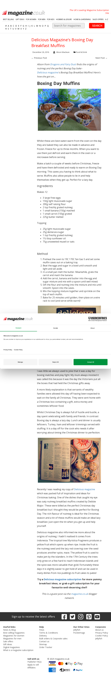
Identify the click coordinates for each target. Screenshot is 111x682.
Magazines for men (12, 638)
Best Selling (8, 19)
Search (97, 25)
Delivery (43, 635)
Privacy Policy (101, 632)
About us (99, 629)
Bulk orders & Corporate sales (53, 638)
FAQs (41, 629)
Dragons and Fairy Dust (63, 64)
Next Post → (101, 57)
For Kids (50, 19)
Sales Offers (97, 19)
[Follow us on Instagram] (81, 616)
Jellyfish (76, 629)
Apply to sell (33, 664)
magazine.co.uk (79, 593)
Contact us (44, 641)
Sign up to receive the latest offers (33, 616)
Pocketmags (79, 632)
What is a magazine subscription (18, 650)
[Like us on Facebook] (64, 616)
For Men (41, 19)
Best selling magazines (14, 632)
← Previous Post (39, 57)
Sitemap (43, 644)
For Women (31, 19)
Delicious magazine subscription (62, 579)
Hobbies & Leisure (64, 19)
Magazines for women (13, 635)
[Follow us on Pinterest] (89, 616)
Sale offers (8, 641)
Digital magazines (11, 647)
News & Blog (9, 629)
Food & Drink (81, 52)
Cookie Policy (101, 635)
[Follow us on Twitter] (72, 616)
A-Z (106, 19)
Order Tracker (45, 647)
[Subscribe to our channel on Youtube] (97, 616)
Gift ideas (7, 644)
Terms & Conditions (48, 632)
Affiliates (31, 667)
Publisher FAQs (34, 661)
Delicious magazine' (48, 72)
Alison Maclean (63, 52)
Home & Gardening (82, 19)
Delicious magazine (84, 489)
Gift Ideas (20, 19)
